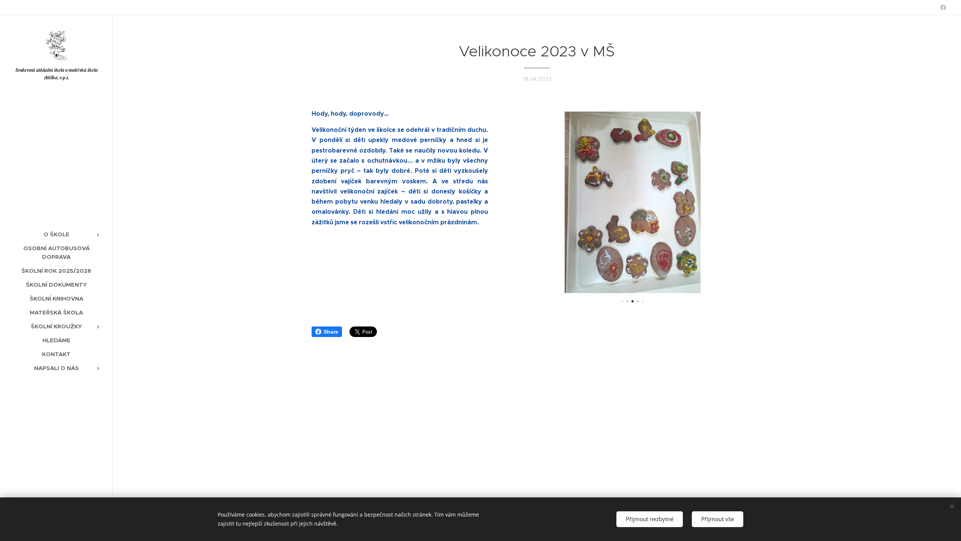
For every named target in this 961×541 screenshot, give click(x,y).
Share (331, 332)
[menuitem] (56, 234)
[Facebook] (943, 7)
